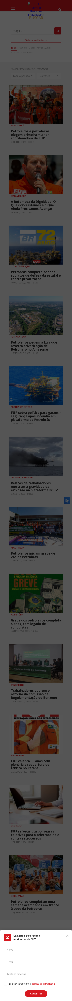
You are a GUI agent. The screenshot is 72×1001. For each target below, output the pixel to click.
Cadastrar (36, 993)
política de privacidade (43, 983)
